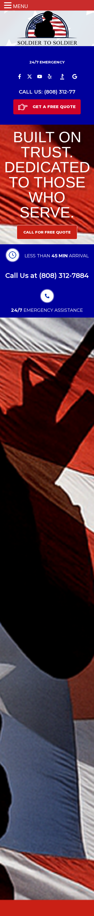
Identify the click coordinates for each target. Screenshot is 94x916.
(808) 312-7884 (64, 275)
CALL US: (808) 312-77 (47, 92)
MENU (20, 6)
